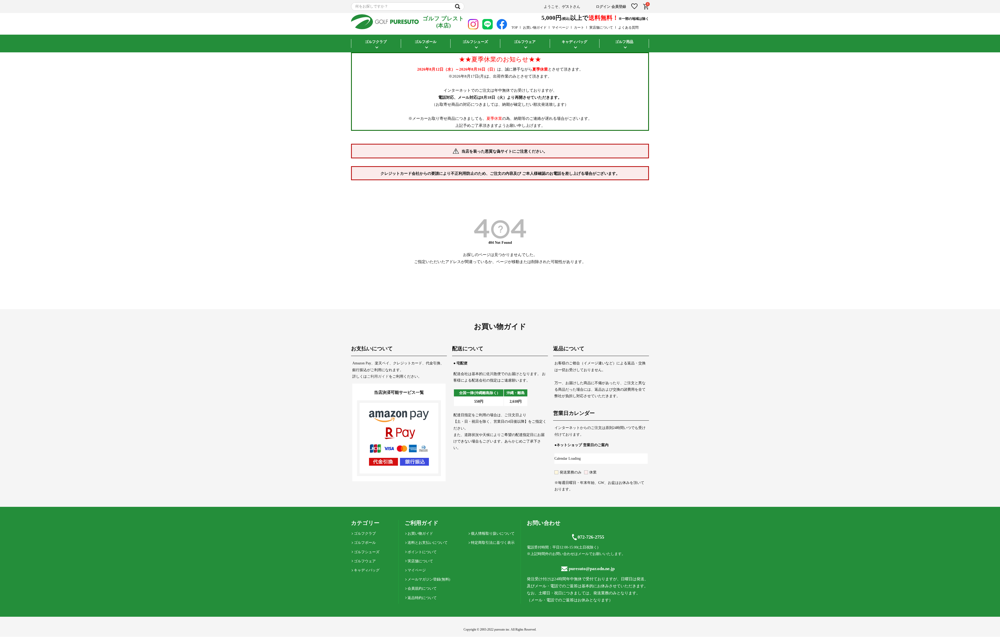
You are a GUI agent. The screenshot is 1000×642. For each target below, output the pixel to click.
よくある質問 (628, 27)
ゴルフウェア (365, 561)
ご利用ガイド (378, 376)
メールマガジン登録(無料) (429, 579)
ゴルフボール (365, 543)
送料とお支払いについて (428, 543)
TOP (514, 27)
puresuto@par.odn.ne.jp (592, 568)
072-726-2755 (591, 537)
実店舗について (601, 27)
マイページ (560, 27)
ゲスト (567, 7)
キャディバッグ (366, 570)
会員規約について (422, 588)
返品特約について (422, 598)
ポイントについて (422, 552)
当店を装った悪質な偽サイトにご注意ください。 (504, 151)
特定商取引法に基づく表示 (493, 543)
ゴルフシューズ (366, 552)
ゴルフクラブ (365, 533)
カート (579, 27)
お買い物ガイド (535, 27)
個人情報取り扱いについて (493, 533)
